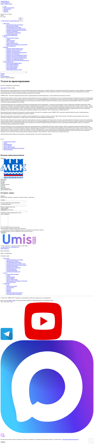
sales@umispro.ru (5, 1)
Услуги (5, 36)
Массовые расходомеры (12, 26)
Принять (3, 442)
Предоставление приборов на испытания (16, 44)
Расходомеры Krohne (11, 68)
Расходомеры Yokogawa (12, 65)
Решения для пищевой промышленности (16, 57)
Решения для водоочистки (13, 51)
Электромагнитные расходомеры (14, 24)
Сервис (8, 39)
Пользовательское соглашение (14, 294)
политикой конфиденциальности (70, 439)
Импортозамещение (9, 61)
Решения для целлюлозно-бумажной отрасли (17, 60)
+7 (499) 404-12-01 (14, 247)
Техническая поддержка (12, 38)
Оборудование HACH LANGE (14, 69)
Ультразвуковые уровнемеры (13, 32)
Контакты (6, 11)
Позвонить (3, 88)
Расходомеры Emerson (11, 67)
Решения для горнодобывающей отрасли (16, 55)
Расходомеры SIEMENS (12, 64)
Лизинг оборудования (11, 43)
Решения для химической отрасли (14, 59)
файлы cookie (12, 300)
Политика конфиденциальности (14, 292)
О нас (5, 6)
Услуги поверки (10, 42)
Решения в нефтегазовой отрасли (14, 48)
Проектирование (10, 40)
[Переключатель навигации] (20, 19)
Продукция (6, 23)
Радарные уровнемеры (12, 31)
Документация (7, 9)
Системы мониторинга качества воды (15, 28)
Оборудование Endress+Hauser (14, 63)
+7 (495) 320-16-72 (5, 2)
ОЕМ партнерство (11, 46)
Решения (6, 47)
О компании (7, 283)
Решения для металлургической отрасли (16, 56)
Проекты (6, 10)
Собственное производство (10, 35)
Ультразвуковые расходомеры (13, 27)
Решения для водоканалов (13, 53)
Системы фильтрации (11, 34)
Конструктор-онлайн (9, 7)
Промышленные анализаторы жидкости (16, 30)
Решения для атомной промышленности (16, 52)
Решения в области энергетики (14, 49)
